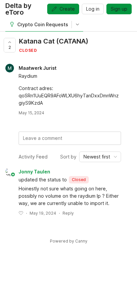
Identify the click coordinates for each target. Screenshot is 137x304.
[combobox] (100, 157)
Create (67, 9)
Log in (92, 9)
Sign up (119, 9)
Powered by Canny (68, 241)
